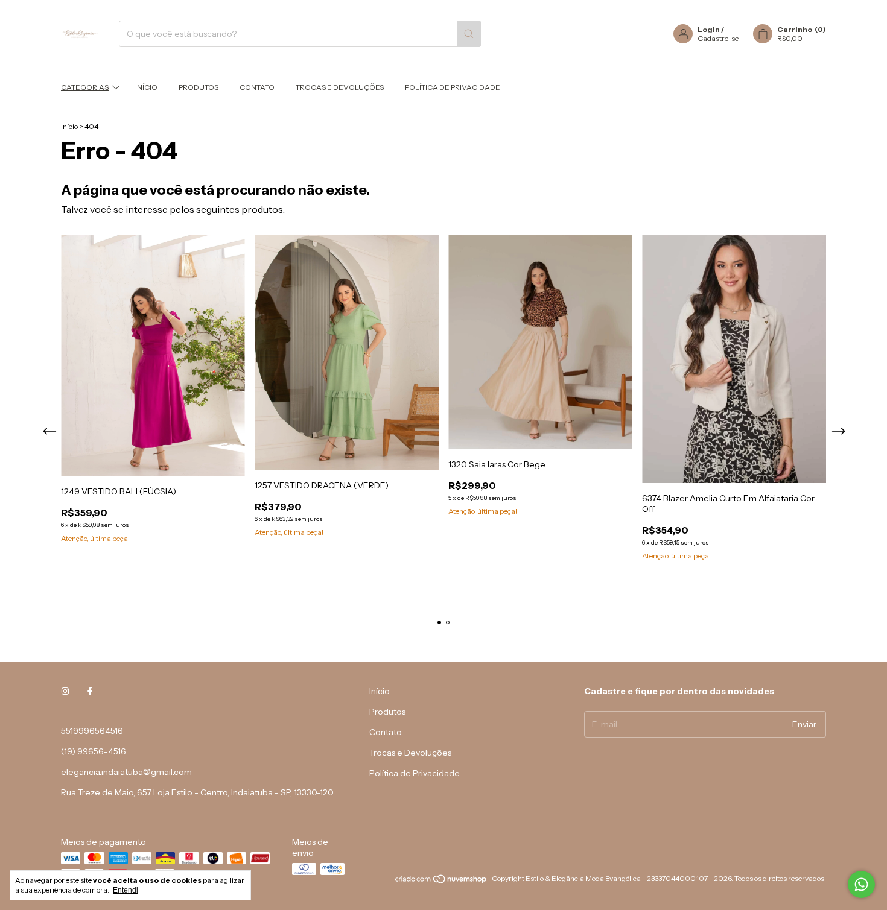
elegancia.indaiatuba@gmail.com (126, 771)
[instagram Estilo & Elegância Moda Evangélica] (65, 691)
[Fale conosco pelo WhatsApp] (861, 884)
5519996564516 (92, 730)
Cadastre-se (718, 38)
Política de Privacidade (452, 87)
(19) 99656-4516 (93, 751)
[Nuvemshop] (441, 881)
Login (709, 29)
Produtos (198, 87)
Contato (257, 87)
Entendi (125, 890)
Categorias (85, 87)
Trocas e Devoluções (340, 87)
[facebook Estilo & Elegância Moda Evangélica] (90, 691)
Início (146, 87)
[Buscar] (469, 34)
